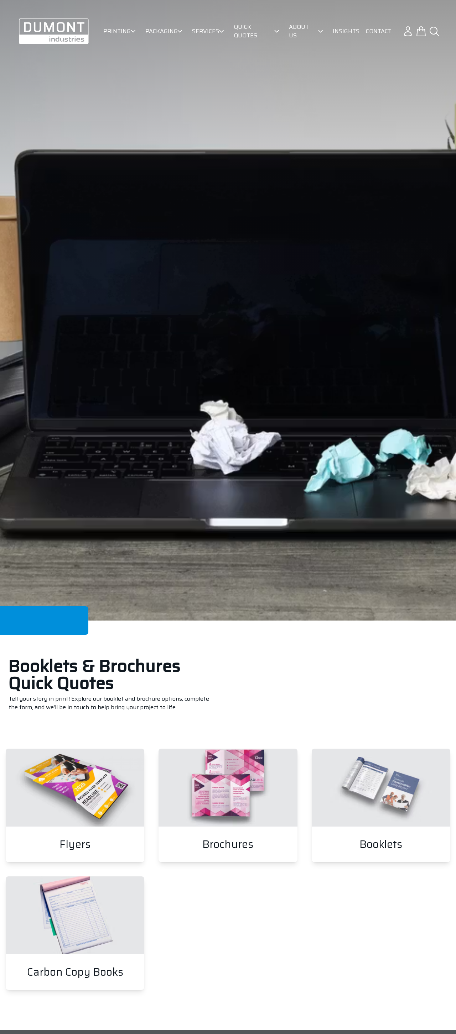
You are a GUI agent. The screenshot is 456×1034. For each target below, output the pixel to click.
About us (299, 31)
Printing (115, 31)
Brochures (228, 805)
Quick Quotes (245, 31)
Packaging (160, 31)
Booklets (381, 805)
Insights (346, 31)
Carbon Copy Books (75, 933)
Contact (379, 31)
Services (204, 31)
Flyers (75, 805)
